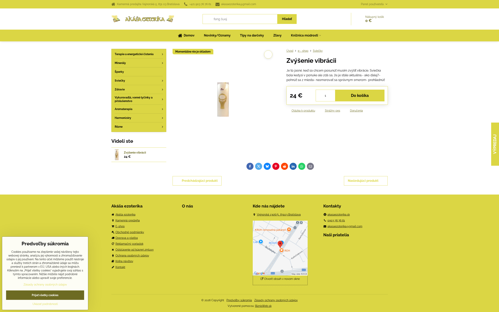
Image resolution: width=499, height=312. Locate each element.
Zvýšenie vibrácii (135, 152)
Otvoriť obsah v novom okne (281, 278)
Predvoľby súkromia (239, 300)
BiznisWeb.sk (263, 305)
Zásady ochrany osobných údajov (276, 300)
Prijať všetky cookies (45, 295)
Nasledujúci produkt (363, 181)
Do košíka (360, 95)
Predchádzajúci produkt (200, 181)
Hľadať (287, 19)
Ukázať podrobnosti (45, 304)
